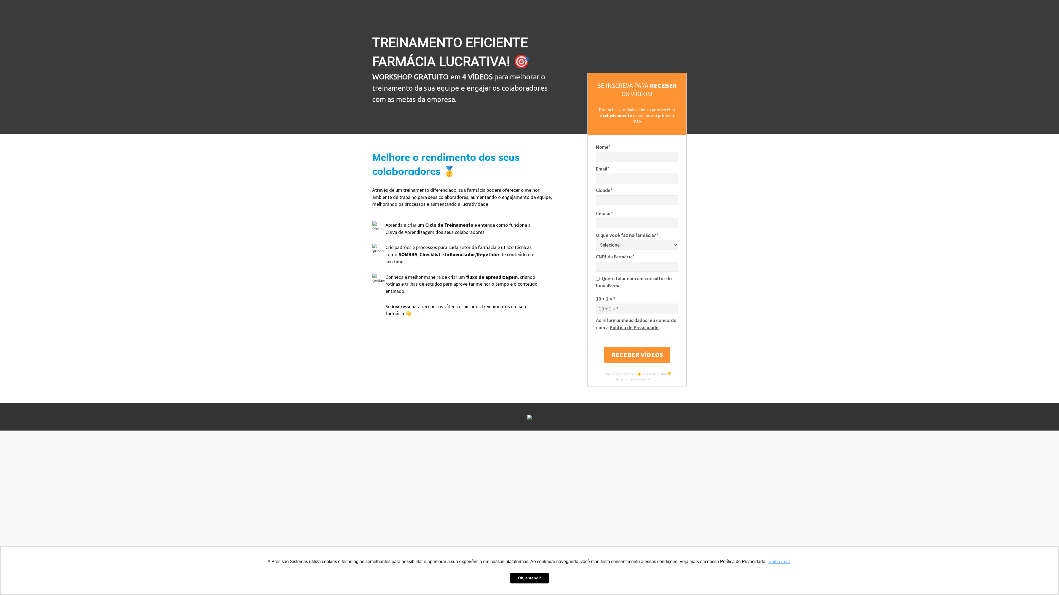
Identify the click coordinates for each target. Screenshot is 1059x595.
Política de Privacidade (634, 327)
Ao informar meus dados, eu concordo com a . (636, 324)
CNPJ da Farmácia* (615, 256)
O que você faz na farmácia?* (627, 235)
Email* (602, 169)
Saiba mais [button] (780, 561)
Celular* (604, 213)
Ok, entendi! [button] (529, 578)
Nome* (603, 147)
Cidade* (604, 190)
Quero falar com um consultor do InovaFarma (634, 282)
